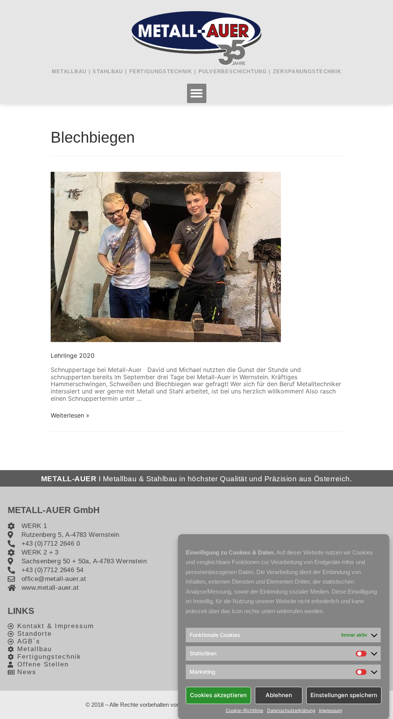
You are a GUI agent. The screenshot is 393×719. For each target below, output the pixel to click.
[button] (197, 93)
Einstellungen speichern (343, 695)
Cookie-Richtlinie (244, 710)
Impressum (330, 710)
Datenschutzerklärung (291, 710)
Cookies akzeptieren (218, 695)
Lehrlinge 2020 (72, 355)
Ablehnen (279, 695)
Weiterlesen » (70, 415)
